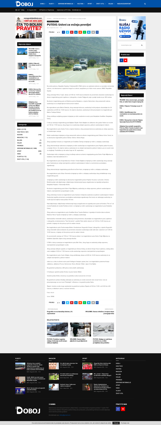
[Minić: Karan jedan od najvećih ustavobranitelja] (20, 390)
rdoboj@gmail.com (64, 415)
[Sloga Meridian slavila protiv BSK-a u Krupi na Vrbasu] (87, 366)
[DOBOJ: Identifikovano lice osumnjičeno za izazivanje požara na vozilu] (22, 77)
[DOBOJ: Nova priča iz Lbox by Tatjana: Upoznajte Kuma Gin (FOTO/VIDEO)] (22, 91)
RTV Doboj (33, 58)
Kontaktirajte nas (76, 10)
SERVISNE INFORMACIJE (65, 3)
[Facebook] (118, 409)
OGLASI (110, 3)
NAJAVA (19, 140)
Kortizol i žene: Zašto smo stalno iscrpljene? (68, 385)
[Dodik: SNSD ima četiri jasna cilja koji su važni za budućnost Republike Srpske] (20, 380)
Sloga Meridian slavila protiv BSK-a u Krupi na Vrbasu (102, 364)
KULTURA (80, 3)
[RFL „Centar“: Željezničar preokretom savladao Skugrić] (87, 376)
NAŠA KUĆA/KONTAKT (124, 3)
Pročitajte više (125, 423)
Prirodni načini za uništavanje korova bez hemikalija (69, 374)
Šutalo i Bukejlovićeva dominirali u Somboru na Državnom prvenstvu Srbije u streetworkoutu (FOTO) (102, 387)
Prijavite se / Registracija (47, 10)
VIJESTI (51, 3)
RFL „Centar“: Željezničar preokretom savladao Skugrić (102, 374)
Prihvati (116, 423)
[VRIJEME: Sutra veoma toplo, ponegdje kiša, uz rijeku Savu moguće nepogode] (22, 51)
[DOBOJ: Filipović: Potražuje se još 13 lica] (22, 66)
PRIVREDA (20, 145)
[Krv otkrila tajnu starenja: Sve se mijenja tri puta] (54, 366)
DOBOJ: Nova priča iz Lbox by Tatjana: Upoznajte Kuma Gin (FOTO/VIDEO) (35, 91)
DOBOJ (42, 3)
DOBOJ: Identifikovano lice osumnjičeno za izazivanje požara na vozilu (35, 78)
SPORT (90, 3)
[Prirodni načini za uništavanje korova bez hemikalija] (54, 376)
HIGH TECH (20, 132)
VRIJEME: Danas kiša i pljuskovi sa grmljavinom (78, 340)
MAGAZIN (20, 137)
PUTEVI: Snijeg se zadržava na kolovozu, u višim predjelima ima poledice (102, 341)
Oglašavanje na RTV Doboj (64, 10)
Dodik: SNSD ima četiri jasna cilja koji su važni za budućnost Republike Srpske (36, 379)
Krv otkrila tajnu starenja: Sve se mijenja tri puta (69, 364)
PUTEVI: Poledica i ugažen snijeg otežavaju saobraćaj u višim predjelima (57, 341)
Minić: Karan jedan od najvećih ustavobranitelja (36, 388)
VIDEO (19, 154)
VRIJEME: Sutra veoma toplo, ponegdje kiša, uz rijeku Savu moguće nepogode (35, 52)
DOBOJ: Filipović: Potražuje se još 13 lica (35, 65)
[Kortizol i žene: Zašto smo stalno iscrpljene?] (54, 387)
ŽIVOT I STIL (100, 3)
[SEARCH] (142, 45)
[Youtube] (123, 409)
